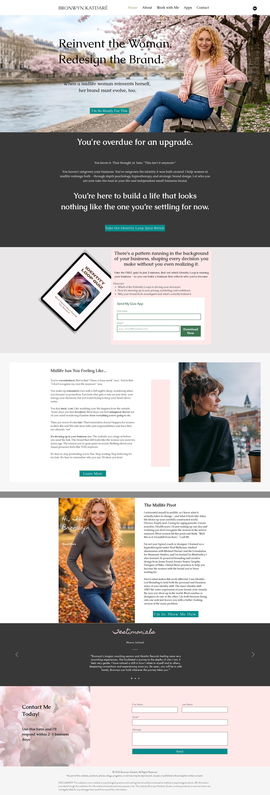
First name (122, 311)
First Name (137, 704)
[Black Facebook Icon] (255, 31)
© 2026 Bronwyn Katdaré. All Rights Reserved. (135, 772)
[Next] (253, 654)
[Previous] (17, 654)
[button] (109, 111)
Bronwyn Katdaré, (157, 786)
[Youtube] (255, 16)
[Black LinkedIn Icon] (255, 38)
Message (136, 729)
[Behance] (255, 8)
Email (120, 323)
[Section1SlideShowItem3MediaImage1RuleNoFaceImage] (138, 678)
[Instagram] (255, 23)
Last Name (187, 704)
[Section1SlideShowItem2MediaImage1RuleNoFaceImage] (134, 678)
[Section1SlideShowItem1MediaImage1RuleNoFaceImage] (131, 678)
